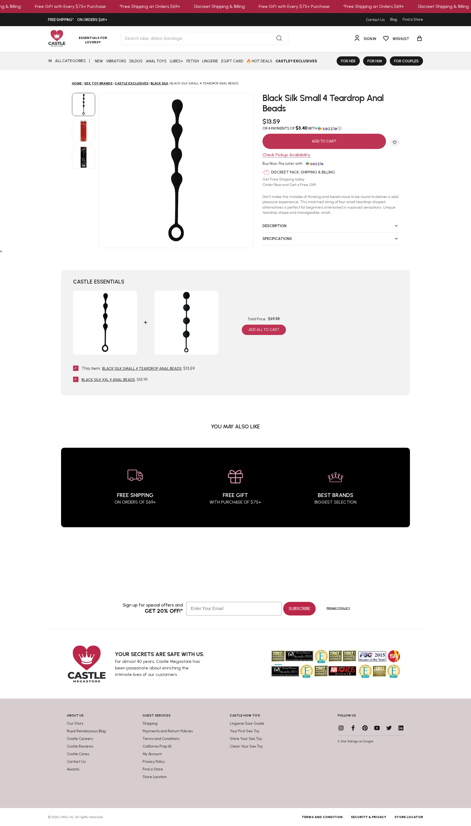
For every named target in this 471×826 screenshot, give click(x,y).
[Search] (279, 38)
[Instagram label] (341, 728)
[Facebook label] (353, 728)
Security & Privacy (368, 817)
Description (274, 226)
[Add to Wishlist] (394, 142)
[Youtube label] (377, 728)
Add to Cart (324, 141)
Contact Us (375, 19)
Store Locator (408, 817)
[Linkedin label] (401, 728)
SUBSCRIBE (299, 608)
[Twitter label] (389, 728)
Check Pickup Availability (286, 155)
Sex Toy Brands (98, 83)
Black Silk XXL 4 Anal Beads (108, 379)
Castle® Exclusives (296, 61)
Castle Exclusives (132, 83)
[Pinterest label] (365, 728)
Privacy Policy (338, 608)
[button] (330, 128)
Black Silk (159, 83)
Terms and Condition (322, 817)
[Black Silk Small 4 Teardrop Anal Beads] (83, 104)
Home (77, 83)
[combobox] (204, 38)
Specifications (277, 238)
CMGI (64, 817)
